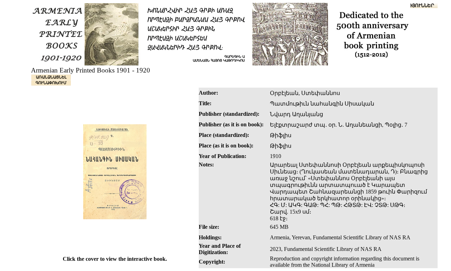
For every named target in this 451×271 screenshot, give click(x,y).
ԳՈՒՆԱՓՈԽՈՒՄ (51, 83)
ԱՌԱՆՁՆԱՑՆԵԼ (51, 77)
